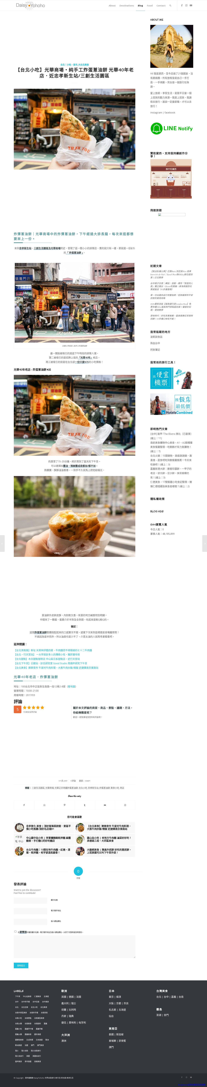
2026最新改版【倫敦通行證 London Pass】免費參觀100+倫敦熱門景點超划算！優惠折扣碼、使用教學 (170, 306)
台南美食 (28, 1023)
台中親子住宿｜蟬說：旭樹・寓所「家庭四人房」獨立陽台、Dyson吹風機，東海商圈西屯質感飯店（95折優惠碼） (171, 286)
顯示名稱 (54, 900)
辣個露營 (185, 349)
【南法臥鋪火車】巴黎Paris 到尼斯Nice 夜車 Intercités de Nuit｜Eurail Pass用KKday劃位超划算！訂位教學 (171, 274)
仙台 (111, 1016)
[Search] (170, 5)
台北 (16, 1007)
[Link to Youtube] (191, 5)
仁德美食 (37, 996)
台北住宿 (24, 1007)
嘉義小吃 (18, 1029)
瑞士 (16, 1051)
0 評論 (73, 781)
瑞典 (71, 1016)
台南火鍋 (18, 1023)
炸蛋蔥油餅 (104, 788)
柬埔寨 (112, 1040)
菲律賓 (122, 1040)
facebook (170, 112)
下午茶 (17, 996)
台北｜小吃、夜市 (68, 64)
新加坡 (120, 1034)
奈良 (126, 1003)
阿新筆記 (155, 349)
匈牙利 (82, 1022)
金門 (166, 1015)
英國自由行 (37, 1056)
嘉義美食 (28, 1034)
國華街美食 (19, 1040)
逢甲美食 (18, 1061)
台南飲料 (37, 1023)
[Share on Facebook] (24, 805)
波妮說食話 (156, 336)
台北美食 (43, 1007)
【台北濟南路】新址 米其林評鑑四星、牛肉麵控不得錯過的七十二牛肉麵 (53, 650)
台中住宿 (36, 1002)
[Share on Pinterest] (65, 805)
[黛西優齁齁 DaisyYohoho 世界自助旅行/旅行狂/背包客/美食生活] (30, 5)
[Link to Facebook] (182, 5)
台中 (16, 1002)
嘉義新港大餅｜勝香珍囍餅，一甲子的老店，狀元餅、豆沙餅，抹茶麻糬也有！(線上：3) (171, 473)
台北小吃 (83, 788)
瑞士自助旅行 (36, 1051)
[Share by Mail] (105, 805)
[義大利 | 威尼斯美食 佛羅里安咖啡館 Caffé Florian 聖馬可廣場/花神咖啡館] (204, 543)
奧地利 (72, 1022)
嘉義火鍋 (18, 1034)
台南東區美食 (39, 1018)
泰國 (111, 1034)
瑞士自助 (24, 1051)
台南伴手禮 (34, 1012)
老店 (122, 788)
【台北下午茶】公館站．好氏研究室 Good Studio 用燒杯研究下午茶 (50, 663)
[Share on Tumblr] (85, 805)
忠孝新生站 (93, 788)
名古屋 (112, 1009)
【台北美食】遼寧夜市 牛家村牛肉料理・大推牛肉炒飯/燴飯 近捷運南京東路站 (56, 667)
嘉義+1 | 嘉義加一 (170, 349)
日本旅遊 (39, 1040)
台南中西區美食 (21, 1012)
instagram (156, 112)
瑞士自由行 (19, 1056)
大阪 (111, 1003)
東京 (111, 996)
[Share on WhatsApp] (44, 805)
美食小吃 (115, 788)
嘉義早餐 (39, 1029)
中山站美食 (27, 996)
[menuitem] (112, 5)
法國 (26, 1045)
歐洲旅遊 (18, 1045)
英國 (28, 1056)
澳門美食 (40, 1045)
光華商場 (49, 788)
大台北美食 (83, 64)
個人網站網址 (56, 921)
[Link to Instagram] (186, 5)
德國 (71, 996)
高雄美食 (37, 1061)
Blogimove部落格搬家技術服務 (191, 1084)
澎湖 (158, 1015)
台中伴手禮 (25, 1002)
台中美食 (45, 1002)
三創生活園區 (38, 788)
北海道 (46, 996)
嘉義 (45, 1023)
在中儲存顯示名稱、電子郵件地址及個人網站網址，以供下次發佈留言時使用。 (50, 932)
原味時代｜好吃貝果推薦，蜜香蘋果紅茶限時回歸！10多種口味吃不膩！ (171, 317)
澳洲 (63, 1040)
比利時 (72, 1009)
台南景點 (28, 1018)
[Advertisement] (74, 37)
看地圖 (71, 686)
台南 (181, 996)
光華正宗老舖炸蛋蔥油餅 (66, 788)
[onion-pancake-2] (74, 129)
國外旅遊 (37, 1034)
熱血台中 (155, 343)
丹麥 (63, 1016)
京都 (118, 1003)
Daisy (87, 781)
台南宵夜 (44, 1012)
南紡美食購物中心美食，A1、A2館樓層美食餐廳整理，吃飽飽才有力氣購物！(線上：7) (171, 447)
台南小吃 (18, 1018)
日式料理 (29, 1040)
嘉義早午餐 (29, 1029)
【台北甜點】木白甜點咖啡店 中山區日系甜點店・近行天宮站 (47, 659)
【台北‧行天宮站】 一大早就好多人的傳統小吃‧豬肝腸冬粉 (47, 654)
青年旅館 (28, 1061)
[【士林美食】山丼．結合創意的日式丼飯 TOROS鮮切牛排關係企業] (2, 543)
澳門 (32, 1045)
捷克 (63, 1022)
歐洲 (47, 1040)
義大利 (65, 1003)
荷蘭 (63, 1009)
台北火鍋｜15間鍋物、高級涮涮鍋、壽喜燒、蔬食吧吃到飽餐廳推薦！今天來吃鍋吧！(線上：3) (171, 460)
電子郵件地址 (56, 910)
